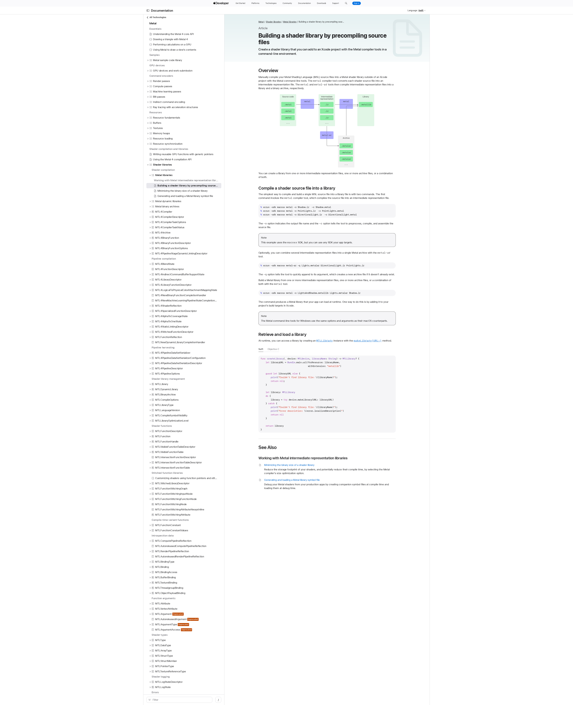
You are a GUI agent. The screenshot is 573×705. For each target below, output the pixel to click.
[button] (346, 3)
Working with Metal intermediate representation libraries (303, 458)
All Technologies (158, 17)
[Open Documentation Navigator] (148, 10)
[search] (179, 700)
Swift (260, 349)
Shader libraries (273, 22)
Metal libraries (289, 22)
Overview (268, 70)
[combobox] (181, 699)
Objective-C (273, 349)
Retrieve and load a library (282, 334)
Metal (261, 22)
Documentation (162, 10)
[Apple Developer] (221, 3)
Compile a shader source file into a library (296, 188)
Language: (413, 10)
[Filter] (181, 700)
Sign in (356, 3)
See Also (267, 447)
